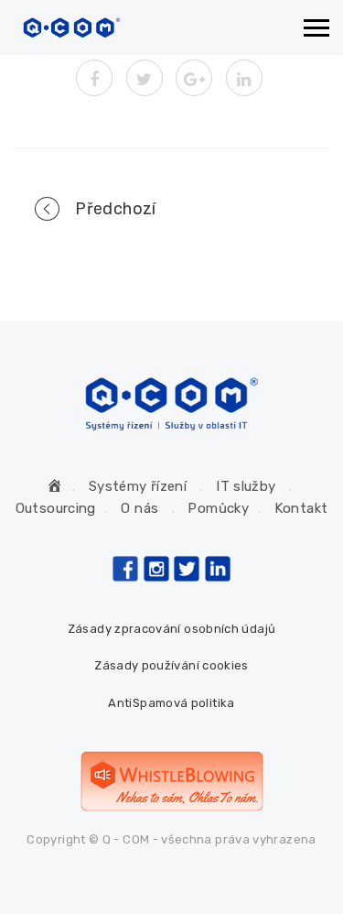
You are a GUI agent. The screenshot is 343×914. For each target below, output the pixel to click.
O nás (139, 508)
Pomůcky (218, 508)
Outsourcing (56, 508)
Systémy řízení (138, 486)
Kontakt (301, 508)
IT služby (245, 486)
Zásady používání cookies (171, 665)
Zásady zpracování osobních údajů (172, 629)
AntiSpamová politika (171, 703)
